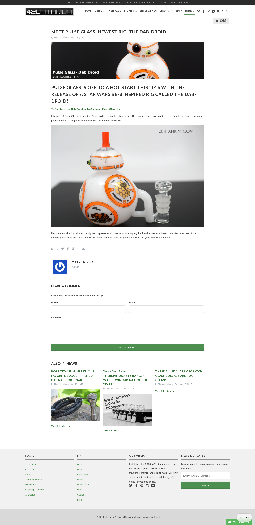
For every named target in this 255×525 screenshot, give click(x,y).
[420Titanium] (49, 12)
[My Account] (223, 12)
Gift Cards (30, 494)
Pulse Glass (148, 12)
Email (133, 302)
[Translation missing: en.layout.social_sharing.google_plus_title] (77, 248)
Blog (190, 11)
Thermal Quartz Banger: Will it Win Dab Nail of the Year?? (125, 380)
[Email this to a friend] (82, 248)
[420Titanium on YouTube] (208, 12)
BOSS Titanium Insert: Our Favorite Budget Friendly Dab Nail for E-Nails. (73, 376)
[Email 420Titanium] (218, 12)
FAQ (27, 474)
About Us (30, 469)
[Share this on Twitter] (61, 248)
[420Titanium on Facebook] (203, 12)
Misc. (164, 11)
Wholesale (30, 484)
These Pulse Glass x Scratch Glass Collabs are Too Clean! (178, 376)
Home (88, 12)
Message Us (240, 521)
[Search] (227, 12)
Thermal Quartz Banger (114, 371)
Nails (100, 11)
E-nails (130, 11)
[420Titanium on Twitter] (198, 12)
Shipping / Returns (34, 489)
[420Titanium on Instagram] (213, 12)
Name (55, 302)
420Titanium (108, 517)
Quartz (177, 12)
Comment (57, 317)
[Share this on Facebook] (67, 248)
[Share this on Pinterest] (72, 248)
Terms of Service (33, 479)
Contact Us (30, 464)
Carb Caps (114, 12)
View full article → (61, 426)
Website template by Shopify (147, 517)
